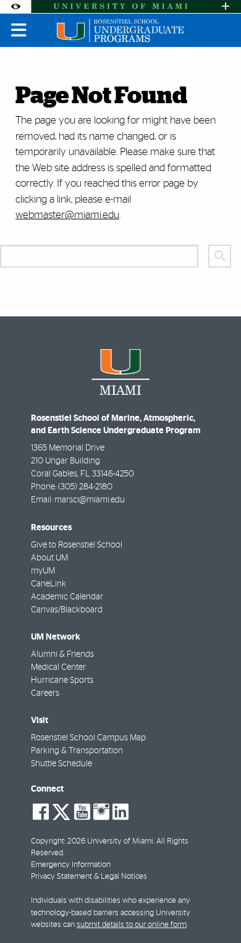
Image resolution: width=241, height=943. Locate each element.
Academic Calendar (67, 597)
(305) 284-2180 (85, 487)
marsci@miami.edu (89, 500)
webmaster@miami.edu (67, 214)
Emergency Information (71, 865)
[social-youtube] (82, 812)
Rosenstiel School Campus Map (88, 738)
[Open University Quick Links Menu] (225, 6)
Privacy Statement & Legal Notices (89, 877)
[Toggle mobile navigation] (19, 30)
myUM (43, 571)
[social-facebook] (41, 812)
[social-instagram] (101, 812)
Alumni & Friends (62, 654)
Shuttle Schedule (61, 763)
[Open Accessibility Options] (15, 6)
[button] (214, 908)
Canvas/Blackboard (67, 610)
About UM (49, 558)
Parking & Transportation (77, 750)
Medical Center (58, 667)
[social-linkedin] (120, 812)
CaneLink (48, 584)
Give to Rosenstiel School (76, 545)
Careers (45, 693)
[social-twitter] (61, 811)
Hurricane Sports (62, 680)
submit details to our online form (132, 925)
